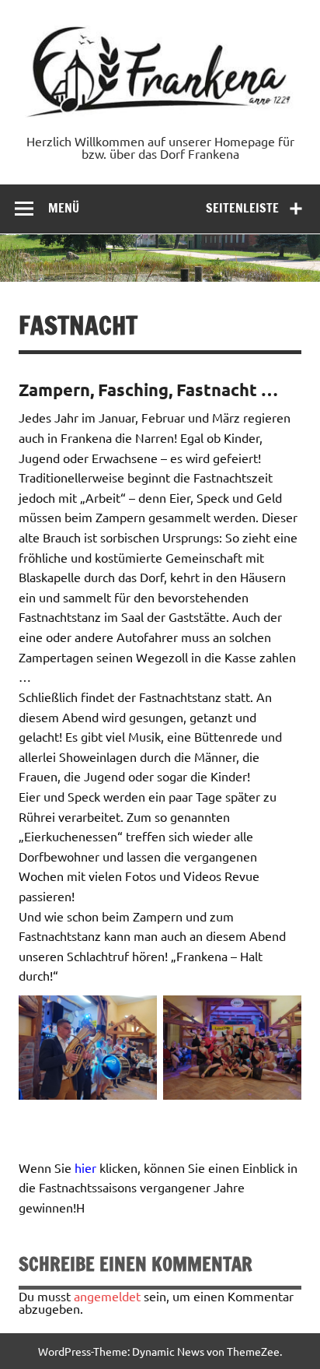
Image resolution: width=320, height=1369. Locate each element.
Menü (63, 207)
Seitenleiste (242, 207)
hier (85, 1167)
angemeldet (107, 1296)
